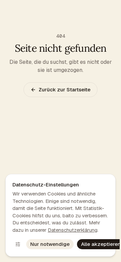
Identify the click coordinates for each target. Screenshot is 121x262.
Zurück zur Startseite (64, 89)
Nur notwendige (50, 244)
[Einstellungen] (17, 244)
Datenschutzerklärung (72, 230)
